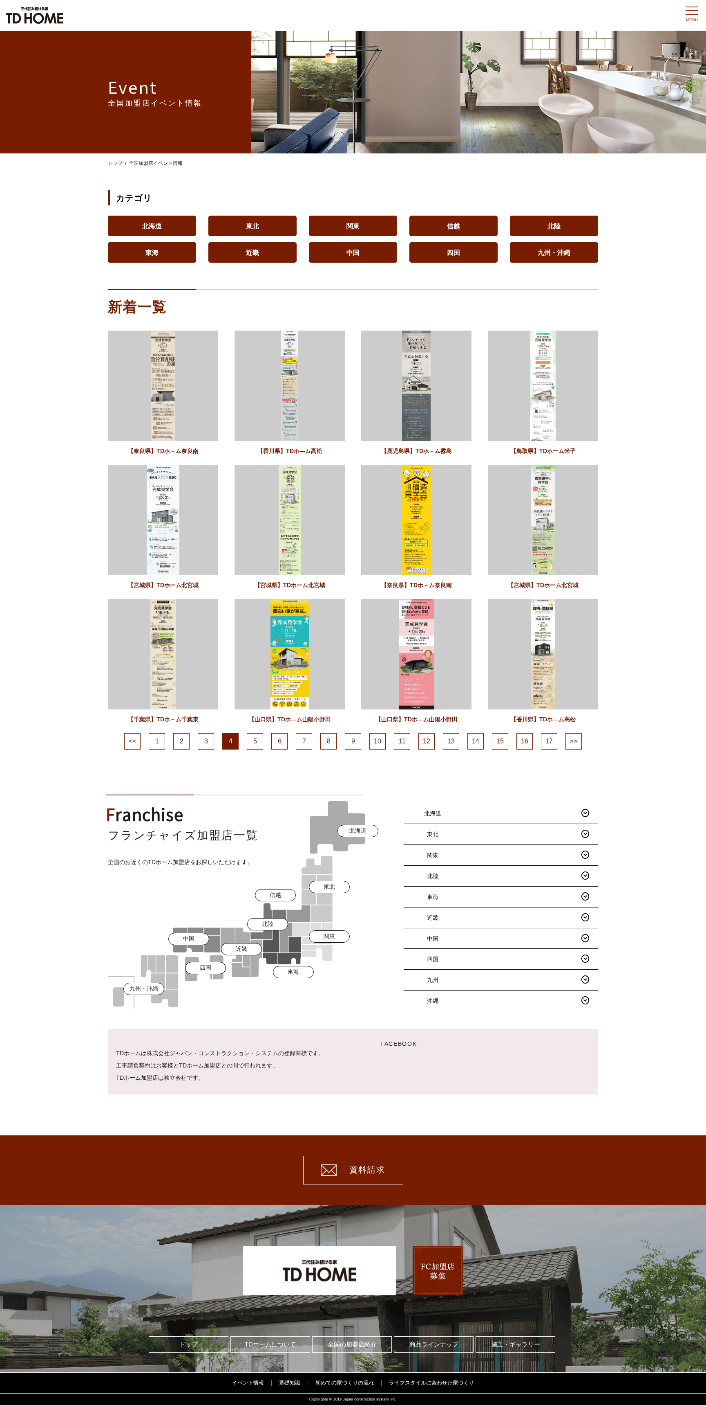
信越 (453, 226)
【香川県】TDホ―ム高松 (289, 451)
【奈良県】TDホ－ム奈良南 (163, 451)
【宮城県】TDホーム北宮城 (163, 585)
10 (377, 741)
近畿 (252, 252)
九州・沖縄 (554, 252)
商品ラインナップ (433, 1344)
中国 (353, 252)
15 (500, 741)
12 (426, 741)
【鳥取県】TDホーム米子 (543, 451)
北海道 (152, 226)
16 (524, 741)
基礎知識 (289, 1383)
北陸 (554, 226)
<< (132, 741)
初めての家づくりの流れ (344, 1383)
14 (475, 741)
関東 (353, 226)
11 (402, 741)
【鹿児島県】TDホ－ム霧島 (416, 451)
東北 (252, 226)
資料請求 (367, 1169)
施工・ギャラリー (515, 1344)
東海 (152, 252)
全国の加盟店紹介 (352, 1344)
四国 (453, 252)
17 (549, 741)
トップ (115, 163)
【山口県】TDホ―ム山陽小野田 (290, 719)
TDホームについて (270, 1344)
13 (451, 741)
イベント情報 (248, 1383)
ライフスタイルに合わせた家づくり (431, 1383)
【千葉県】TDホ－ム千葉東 (163, 719)
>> (573, 741)
